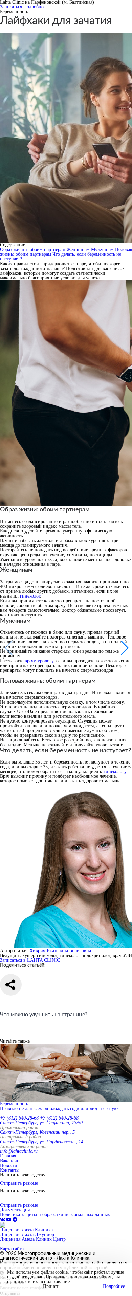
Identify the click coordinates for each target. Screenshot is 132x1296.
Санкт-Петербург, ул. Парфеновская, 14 (41, 1141)
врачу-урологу (39, 660)
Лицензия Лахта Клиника (26, 1229)
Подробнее (34, 6)
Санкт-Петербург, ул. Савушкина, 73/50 (41, 1122)
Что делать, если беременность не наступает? (60, 257)
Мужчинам (103, 249)
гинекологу (115, 771)
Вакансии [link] (10, 1160)
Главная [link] (8, 1155)
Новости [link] (8, 1165)
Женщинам (79, 249)
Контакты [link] (9, 1170)
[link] (3, 1219)
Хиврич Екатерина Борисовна (60, 950)
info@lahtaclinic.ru (19, 1151)
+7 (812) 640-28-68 (19, 1118)
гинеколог (30, 596)
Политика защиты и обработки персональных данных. (55, 1214)
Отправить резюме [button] (19, 1183)
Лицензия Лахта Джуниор (27, 1234)
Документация (15, 1209)
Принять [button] (51, 1286)
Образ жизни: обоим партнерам (33, 249)
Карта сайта (12, 1248)
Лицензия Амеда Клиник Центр (33, 1239)
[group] (66, 1077)
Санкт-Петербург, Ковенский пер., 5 (37, 1132)
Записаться (11, 6)
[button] (124, 648)
